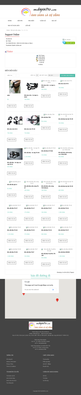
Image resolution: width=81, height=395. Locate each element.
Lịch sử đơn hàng (10, 378)
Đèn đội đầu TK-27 (29, 208)
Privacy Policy (9, 364)
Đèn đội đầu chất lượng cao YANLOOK (65, 153)
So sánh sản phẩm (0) (67, 75)
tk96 (8, 95)
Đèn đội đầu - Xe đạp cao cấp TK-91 (14, 163)
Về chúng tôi (9, 359)
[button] (57, 300)
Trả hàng (45, 378)
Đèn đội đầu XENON (64, 252)
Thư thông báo (9, 383)
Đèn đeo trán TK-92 (29, 129)
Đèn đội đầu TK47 (29, 252)
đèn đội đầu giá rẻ (12, 184)
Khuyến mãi (46, 366)
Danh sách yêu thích (11, 380)
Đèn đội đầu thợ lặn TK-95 (65, 186)
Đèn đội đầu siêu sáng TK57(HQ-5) (47, 187)
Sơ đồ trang (46, 380)
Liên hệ (44, 375)
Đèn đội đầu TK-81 (63, 208)
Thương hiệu (46, 359)
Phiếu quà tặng (46, 361)
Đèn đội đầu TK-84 (12, 230)
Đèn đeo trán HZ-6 (12, 129)
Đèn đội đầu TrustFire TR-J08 (48, 254)
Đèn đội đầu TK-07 (12, 208)
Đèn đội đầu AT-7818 (47, 151)
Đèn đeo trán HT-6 (63, 83)
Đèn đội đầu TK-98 (12, 252)
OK (53, 290)
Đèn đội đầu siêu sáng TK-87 (31, 187)
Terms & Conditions (11, 366)
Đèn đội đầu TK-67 (46, 208)
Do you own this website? (32, 289)
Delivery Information (11, 361)
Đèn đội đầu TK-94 (46, 230)
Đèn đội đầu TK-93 (29, 230)
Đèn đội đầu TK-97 (63, 230)
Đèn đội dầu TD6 (46, 117)
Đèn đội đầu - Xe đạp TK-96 (31, 152)
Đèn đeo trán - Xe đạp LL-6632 (31, 96)
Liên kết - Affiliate (47, 364)
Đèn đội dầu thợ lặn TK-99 (65, 119)
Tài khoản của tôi (10, 375)
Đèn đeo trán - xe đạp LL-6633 (48, 86)
